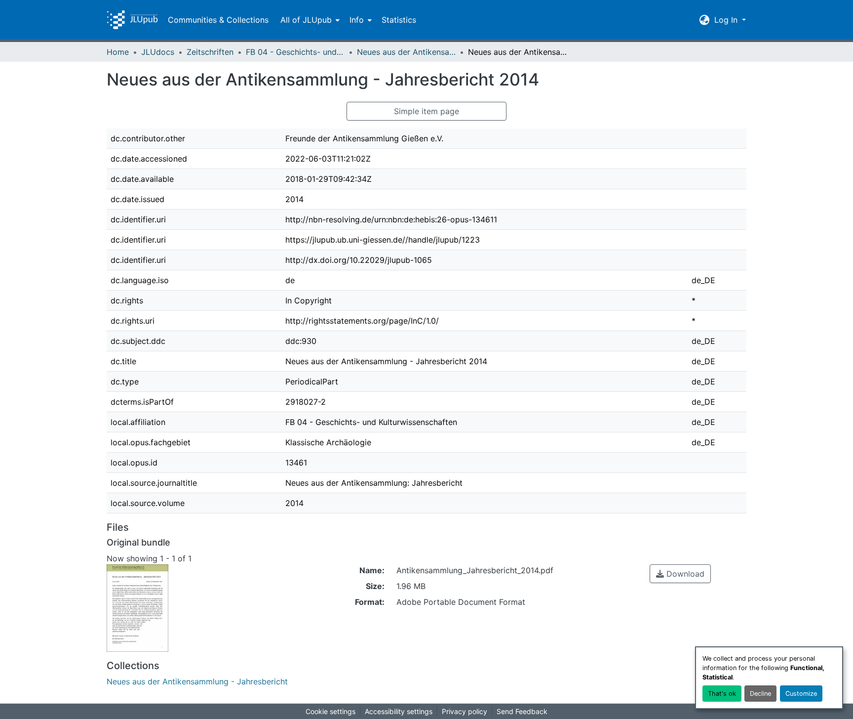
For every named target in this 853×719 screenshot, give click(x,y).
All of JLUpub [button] (306, 20)
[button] (132, 20)
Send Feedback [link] (522, 711)
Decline (760, 693)
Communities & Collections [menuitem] (218, 20)
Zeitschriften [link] (210, 52)
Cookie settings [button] (330, 711)
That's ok (722, 693)
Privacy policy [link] (464, 711)
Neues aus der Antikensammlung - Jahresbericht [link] (406, 52)
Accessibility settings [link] (398, 711)
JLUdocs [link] (157, 52)
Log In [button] (727, 20)
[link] (680, 573)
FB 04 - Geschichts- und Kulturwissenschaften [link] (295, 52)
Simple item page (426, 111)
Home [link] (118, 52)
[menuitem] (309, 20)
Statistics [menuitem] (399, 20)
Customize (801, 693)
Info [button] (356, 20)
